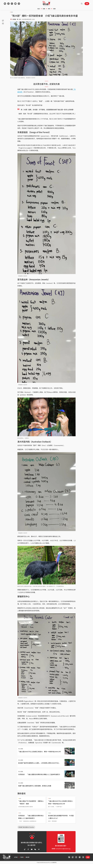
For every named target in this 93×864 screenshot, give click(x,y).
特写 (49, 9)
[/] (46, 3)
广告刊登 (21, 857)
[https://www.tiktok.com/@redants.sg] (8, 3)
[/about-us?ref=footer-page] (5, 3)
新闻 (44, 9)
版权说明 (27, 857)
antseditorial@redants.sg (63, 849)
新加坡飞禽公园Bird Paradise (26, 827)
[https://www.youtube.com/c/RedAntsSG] (15, 3)
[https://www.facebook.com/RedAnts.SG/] (12, 3)
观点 (38, 9)
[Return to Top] (89, 861)
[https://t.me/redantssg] (19, 3)
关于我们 (16, 857)
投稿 (87, 3)
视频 (54, 9)
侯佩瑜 (14, 19)
